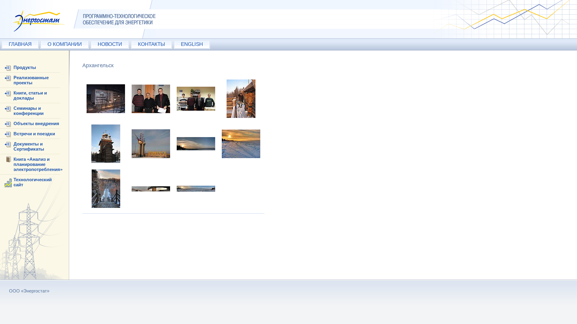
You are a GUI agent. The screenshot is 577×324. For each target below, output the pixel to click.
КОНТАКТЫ (151, 44)
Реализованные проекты (31, 80)
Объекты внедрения (36, 123)
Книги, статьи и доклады (30, 95)
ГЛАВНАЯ (20, 44)
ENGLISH (192, 44)
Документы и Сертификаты (29, 146)
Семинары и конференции (29, 111)
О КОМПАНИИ (64, 44)
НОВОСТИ (110, 44)
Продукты (25, 67)
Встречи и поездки (34, 133)
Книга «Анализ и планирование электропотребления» (38, 164)
